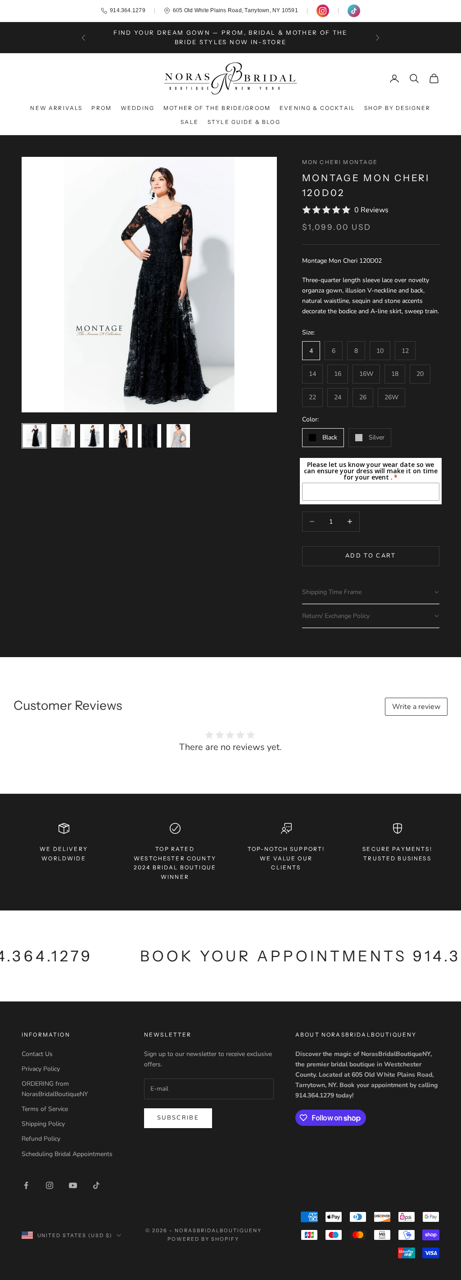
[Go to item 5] (149, 435)
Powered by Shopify (203, 1239)
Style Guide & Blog (244, 122)
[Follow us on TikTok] (354, 11)
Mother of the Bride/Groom (217, 108)
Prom (101, 108)
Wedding (137, 108)
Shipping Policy (43, 1124)
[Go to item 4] (120, 435)
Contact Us (37, 1054)
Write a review (416, 707)
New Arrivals (56, 108)
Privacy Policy (41, 1069)
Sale (190, 122)
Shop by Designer (397, 108)
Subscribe (178, 1118)
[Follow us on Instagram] (322, 11)
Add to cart (370, 556)
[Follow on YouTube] (72, 1185)
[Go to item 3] (91, 435)
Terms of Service (45, 1109)
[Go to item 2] (63, 435)
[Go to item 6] (178, 435)
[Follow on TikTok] (96, 1185)
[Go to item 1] (34, 435)
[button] (370, 592)
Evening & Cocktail (317, 108)
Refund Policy (41, 1138)
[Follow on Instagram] (49, 1185)
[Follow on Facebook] (26, 1185)
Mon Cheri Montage (340, 162)
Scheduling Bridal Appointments (67, 1154)
